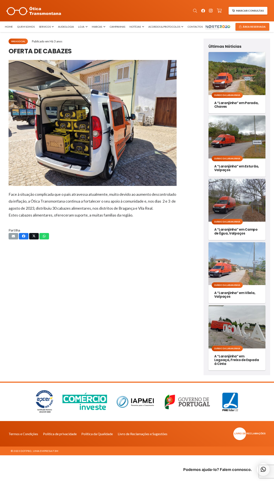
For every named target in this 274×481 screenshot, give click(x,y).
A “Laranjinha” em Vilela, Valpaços (234, 295)
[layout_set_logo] (225, 433)
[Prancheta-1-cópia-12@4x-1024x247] (34, 11)
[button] (195, 10)
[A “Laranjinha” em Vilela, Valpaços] (236, 263)
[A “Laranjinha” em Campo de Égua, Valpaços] (236, 200)
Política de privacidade (60, 434)
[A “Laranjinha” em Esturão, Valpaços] (236, 136)
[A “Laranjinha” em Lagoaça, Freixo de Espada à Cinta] (236, 326)
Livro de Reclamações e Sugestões (142, 434)
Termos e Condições (23, 434)
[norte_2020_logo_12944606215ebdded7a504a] (218, 27)
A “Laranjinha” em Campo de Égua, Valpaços (236, 231)
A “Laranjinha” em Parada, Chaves (236, 105)
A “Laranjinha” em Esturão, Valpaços (236, 168)
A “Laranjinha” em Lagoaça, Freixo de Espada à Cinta (236, 360)
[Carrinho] (219, 10)
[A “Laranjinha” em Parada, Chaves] (236, 73)
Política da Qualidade (97, 434)
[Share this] (23, 236)
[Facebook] (203, 11)
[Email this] (13, 236)
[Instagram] (211, 11)
